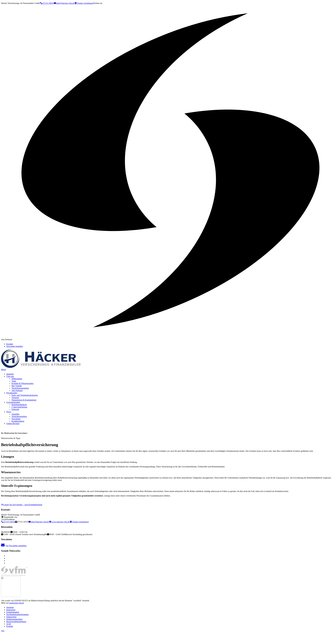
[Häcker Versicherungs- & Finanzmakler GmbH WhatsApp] (7, 558)
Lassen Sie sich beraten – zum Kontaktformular (22, 505)
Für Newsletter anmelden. (16, 546)
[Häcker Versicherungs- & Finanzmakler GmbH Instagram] (7, 563)
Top (2, 631)
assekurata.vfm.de (16, 603)
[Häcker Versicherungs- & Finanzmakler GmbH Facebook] (7, 560)
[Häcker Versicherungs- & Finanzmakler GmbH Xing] (7, 556)
